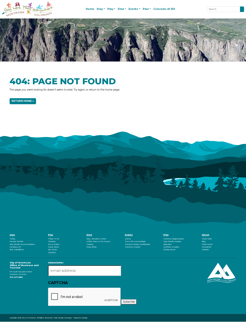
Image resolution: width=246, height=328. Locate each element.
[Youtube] (11, 283)
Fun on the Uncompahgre (135, 241)
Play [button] (110, 9)
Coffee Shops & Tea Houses (98, 241)
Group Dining (91, 247)
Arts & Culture (53, 244)
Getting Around (169, 250)
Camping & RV (15, 247)
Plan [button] (146, 9)
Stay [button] (100, 9)
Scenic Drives (53, 247)
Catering (89, 244)
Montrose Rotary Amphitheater (137, 244)
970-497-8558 (16, 277)
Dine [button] (121, 9)
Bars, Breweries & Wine (96, 239)
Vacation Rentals (16, 241)
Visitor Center (207, 244)
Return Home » (23, 101)
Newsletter (206, 247)
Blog (203, 241)
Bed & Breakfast (17, 250)
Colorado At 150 (164, 9)
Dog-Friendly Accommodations (22, 244)
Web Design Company (63, 318)
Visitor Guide (207, 239)
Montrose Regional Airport (173, 239)
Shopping (51, 241)
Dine (89, 235)
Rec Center (52, 250)
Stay (12, 235)
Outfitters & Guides (171, 247)
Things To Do (53, 239)
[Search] (242, 9)
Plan (166, 235)
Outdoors (52, 252)
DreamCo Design (80, 318)
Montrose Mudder (132, 247)
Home (90, 9)
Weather (205, 250)
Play (50, 235)
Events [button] (133, 9)
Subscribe (129, 301)
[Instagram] (10, 283)
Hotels (12, 239)
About (205, 235)
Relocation (167, 244)
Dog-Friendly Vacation (172, 241)
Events (129, 235)
